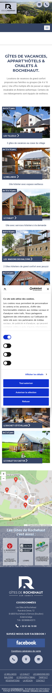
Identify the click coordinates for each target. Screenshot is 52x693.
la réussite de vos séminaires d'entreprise (42, 559)
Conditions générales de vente (26, 651)
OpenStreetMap (35, 525)
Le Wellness (10, 674)
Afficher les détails (34, 374)
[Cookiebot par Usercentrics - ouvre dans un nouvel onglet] (31, 289)
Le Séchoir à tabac (26, 677)
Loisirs (26, 561)
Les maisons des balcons (16, 259)
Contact (40, 680)
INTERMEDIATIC (17, 689)
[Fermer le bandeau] (48, 289)
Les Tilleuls (10, 136)
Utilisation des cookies (40, 691)
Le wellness (10, 177)
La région (28, 680)
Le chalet (8, 218)
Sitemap (26, 691)
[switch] (7, 346)
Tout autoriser (26, 383)
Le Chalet (25, 674)
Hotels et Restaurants (10, 560)
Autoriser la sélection (26, 392)
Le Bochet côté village (15, 425)
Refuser (26, 401)
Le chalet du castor (14, 461)
